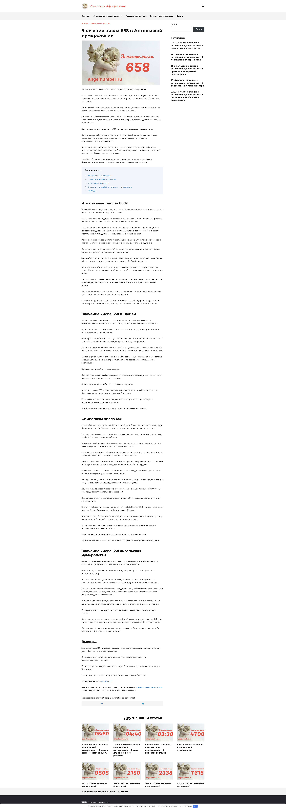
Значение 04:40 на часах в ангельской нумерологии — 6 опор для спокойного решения (126, 750)
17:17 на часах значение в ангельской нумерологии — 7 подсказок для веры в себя (187, 57)
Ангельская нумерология (107, 16)
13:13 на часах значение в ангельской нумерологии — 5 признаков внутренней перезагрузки (187, 70)
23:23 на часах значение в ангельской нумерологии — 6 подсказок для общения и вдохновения (187, 96)
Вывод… (92, 191)
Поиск (174, 24)
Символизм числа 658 (98, 183)
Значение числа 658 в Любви (102, 179)
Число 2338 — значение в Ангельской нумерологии (158, 786)
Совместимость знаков (161, 16)
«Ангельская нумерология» (149, 687)
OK (195, 806)
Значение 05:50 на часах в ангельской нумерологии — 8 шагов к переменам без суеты (95, 748)
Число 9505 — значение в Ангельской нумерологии (94, 786)
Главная (86, 16)
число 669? (106, 681)
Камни (180, 16)
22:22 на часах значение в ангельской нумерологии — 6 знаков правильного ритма (187, 45)
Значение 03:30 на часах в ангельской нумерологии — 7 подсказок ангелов (158, 748)
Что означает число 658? (99, 176)
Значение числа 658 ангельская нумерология (110, 187)
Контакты (123, 792)
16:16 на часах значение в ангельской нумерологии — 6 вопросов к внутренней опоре (187, 83)
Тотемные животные (136, 16)
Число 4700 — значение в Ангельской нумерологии (190, 747)
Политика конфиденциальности (98, 792)
